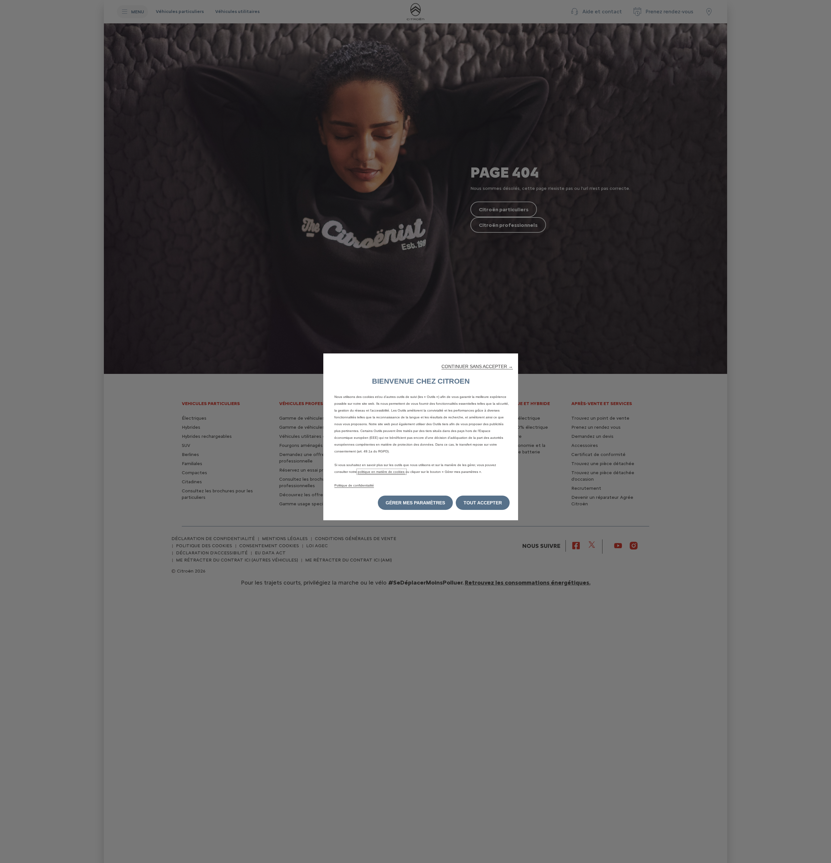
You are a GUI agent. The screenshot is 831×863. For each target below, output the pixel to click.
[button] (477, 366)
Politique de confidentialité (354, 485)
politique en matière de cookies (381, 472)
